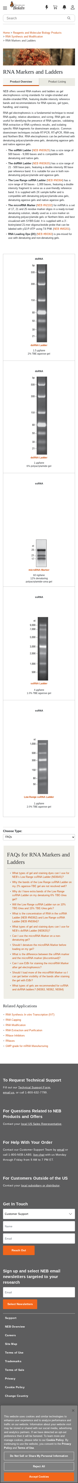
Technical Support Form (34, 1087)
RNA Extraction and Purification (24, 1030)
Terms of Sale (14, 1369)
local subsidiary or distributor (40, 1185)
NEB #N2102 (44, 205)
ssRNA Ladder (39, 683)
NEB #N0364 (54, 180)
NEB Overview (15, 1326)
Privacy (10, 1378)
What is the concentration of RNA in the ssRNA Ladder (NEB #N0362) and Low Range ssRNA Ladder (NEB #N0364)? (39, 917)
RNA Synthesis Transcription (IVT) (30, 1014)
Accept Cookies (39, 1476)
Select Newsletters (20, 1304)
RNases (10, 1040)
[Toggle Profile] (73, 7)
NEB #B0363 (44, 234)
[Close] (73, 1410)
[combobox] (34, 18)
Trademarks (13, 1361)
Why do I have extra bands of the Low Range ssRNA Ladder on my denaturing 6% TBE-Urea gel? (39, 895)
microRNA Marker (39, 570)
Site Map (11, 1343)
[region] (39, 1444)
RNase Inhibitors (15, 1035)
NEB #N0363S (41, 163)
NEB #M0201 (61, 228)
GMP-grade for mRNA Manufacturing (27, 1046)
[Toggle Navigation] (5, 8)
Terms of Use (14, 1352)
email (60, 1149)
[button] (69, 18)
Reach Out (19, 1250)
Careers (10, 1335)
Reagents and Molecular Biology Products (37, 32)
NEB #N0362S (41, 150)
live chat (38, 1154)
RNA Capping (13, 1019)
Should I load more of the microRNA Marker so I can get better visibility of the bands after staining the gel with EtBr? (40, 976)
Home (6, 32)
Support (10, 1318)
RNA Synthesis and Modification (24, 36)
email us (8, 1092)
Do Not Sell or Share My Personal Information (39, 1455)
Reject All (39, 1466)
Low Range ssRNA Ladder (39, 797)
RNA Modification (16, 1025)
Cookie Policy (15, 1387)
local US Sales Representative (41, 1123)
